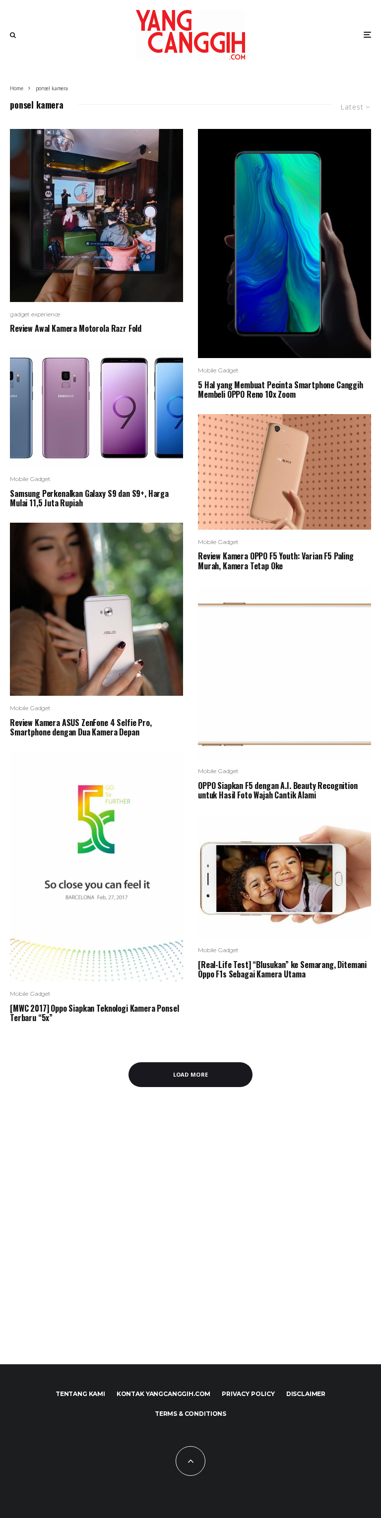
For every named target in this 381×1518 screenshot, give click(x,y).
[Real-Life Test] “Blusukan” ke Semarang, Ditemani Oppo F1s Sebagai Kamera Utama (282, 969)
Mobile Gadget (30, 479)
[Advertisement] (190, 1237)
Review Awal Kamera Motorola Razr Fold (75, 328)
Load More (190, 1074)
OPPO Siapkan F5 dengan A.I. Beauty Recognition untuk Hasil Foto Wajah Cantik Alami (278, 790)
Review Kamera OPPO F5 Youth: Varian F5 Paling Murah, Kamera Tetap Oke (276, 560)
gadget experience (35, 314)
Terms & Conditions (190, 1413)
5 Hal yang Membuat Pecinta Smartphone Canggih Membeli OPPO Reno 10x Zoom (280, 389)
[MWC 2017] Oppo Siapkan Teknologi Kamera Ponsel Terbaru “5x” (94, 1013)
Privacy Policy (248, 1393)
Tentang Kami (80, 1393)
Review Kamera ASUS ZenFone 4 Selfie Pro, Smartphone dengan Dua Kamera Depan (81, 727)
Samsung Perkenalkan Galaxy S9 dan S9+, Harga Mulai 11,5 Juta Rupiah (89, 498)
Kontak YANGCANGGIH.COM (163, 1393)
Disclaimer (305, 1393)
